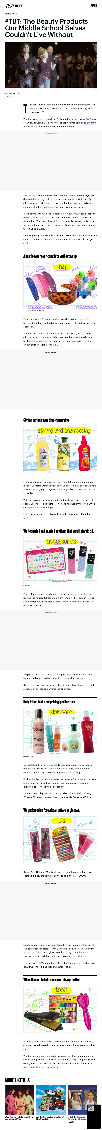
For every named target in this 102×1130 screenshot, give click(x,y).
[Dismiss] (98, 1106)
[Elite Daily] (14, 5)
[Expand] (90, 1106)
